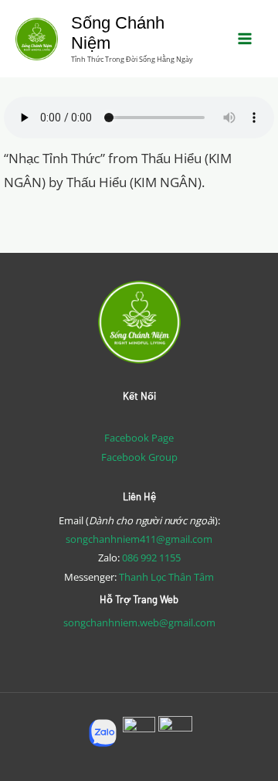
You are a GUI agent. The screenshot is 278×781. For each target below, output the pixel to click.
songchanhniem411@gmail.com (139, 539)
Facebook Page (139, 438)
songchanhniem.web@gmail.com (139, 622)
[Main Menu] (245, 38)
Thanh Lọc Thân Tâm (166, 577)
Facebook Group (139, 457)
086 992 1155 (151, 557)
